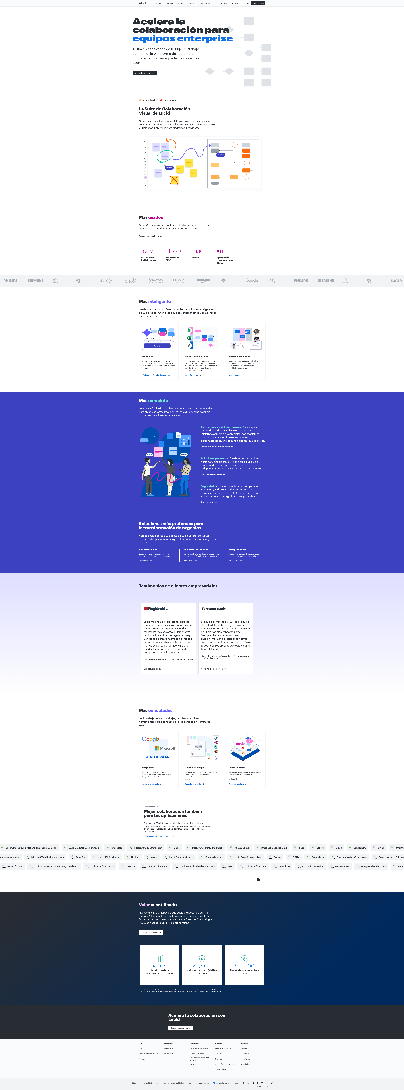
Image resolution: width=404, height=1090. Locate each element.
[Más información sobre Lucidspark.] (168, 100)
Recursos (180, 3)
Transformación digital (199, 1048)
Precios (142, 1059)
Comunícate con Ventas (240, 3)
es (135, 1083)
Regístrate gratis (258, 3)
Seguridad (245, 1054)
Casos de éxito (221, 1069)
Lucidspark (168, 1048)
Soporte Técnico (247, 1059)
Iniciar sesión (224, 3)
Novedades (245, 1064)
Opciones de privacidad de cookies (177, 1083)
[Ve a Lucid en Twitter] (248, 1083)
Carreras (218, 1059)
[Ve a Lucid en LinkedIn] (243, 1083)
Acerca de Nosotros (223, 1048)
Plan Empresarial (204, 3)
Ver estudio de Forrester (151, 933)
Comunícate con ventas (224, 1064)
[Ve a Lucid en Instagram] (253, 1083)
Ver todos (193, 1064)
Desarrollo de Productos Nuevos (199, 1059)
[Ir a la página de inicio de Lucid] (146, 3)
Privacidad (147, 1083)
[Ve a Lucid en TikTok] (272, 1083)
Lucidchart (168, 1054)
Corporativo (144, 1048)
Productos (158, 3)
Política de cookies (201, 1083)
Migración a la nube (197, 1054)
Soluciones (169, 3)
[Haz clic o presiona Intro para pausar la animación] (258, 879)
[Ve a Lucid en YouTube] (262, 1083)
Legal (157, 1083)
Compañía (190, 3)
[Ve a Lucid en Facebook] (257, 1083)
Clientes (244, 1048)
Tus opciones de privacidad (227, 1083)
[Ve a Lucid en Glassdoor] (267, 1083)
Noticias (218, 1054)
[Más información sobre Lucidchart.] (147, 100)
